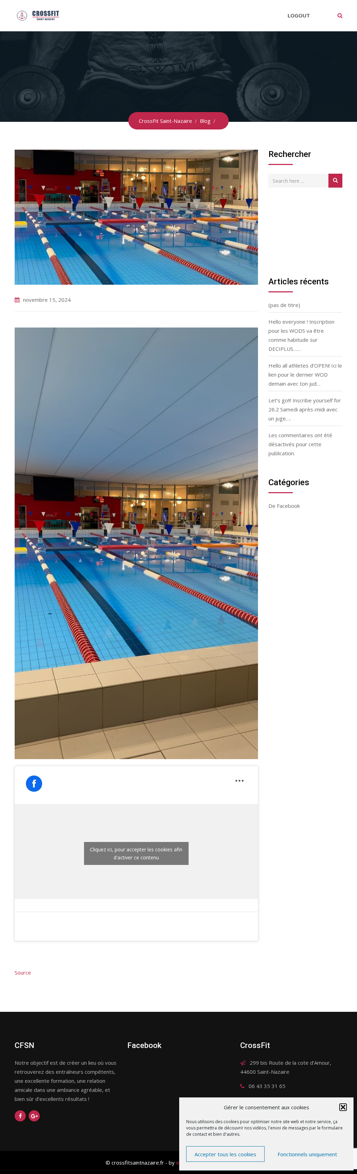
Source (23, 972)
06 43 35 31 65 (267, 1085)
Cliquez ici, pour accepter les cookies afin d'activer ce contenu (136, 853)
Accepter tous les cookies (225, 1154)
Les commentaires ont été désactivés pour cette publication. (300, 444)
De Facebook (284, 505)
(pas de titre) (284, 304)
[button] (343, 1107)
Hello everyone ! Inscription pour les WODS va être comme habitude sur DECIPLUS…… (301, 335)
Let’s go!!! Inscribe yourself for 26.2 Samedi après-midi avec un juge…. (304, 409)
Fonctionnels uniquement (307, 1154)
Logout (299, 15)
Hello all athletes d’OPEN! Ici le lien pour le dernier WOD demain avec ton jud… (305, 374)
